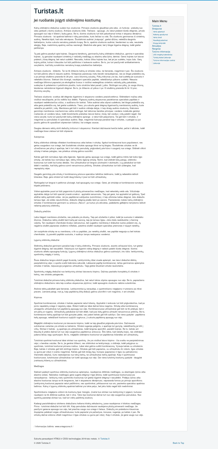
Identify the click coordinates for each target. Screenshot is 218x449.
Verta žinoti (157, 37)
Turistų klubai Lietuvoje (162, 57)
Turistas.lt (156, 25)
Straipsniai (157, 28)
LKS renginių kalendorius (162, 54)
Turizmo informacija (161, 51)
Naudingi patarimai (160, 40)
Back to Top (178, 442)
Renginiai (156, 48)
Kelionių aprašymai (160, 34)
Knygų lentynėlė (159, 43)
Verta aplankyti (159, 31)
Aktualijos (156, 45)
